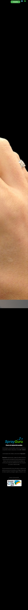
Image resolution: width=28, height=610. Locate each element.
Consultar (15, 2)
